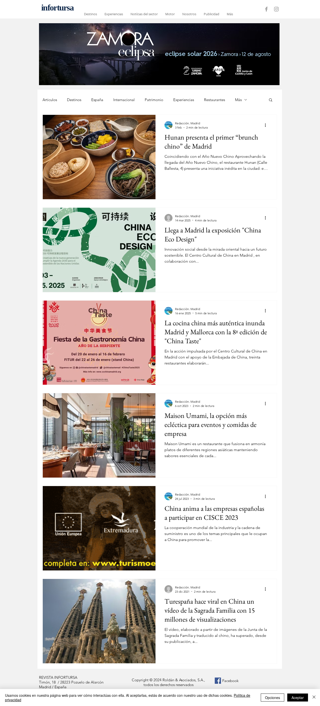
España (97, 99)
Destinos (74, 99)
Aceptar (298, 697)
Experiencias (183, 99)
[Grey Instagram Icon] (276, 9)
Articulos (49, 99)
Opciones (272, 697)
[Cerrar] (314, 697)
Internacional (124, 99)
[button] (270, 100)
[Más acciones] (267, 125)
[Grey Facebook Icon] (266, 9)
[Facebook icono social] (218, 681)
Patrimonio (154, 99)
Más (238, 99)
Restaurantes (214, 99)
